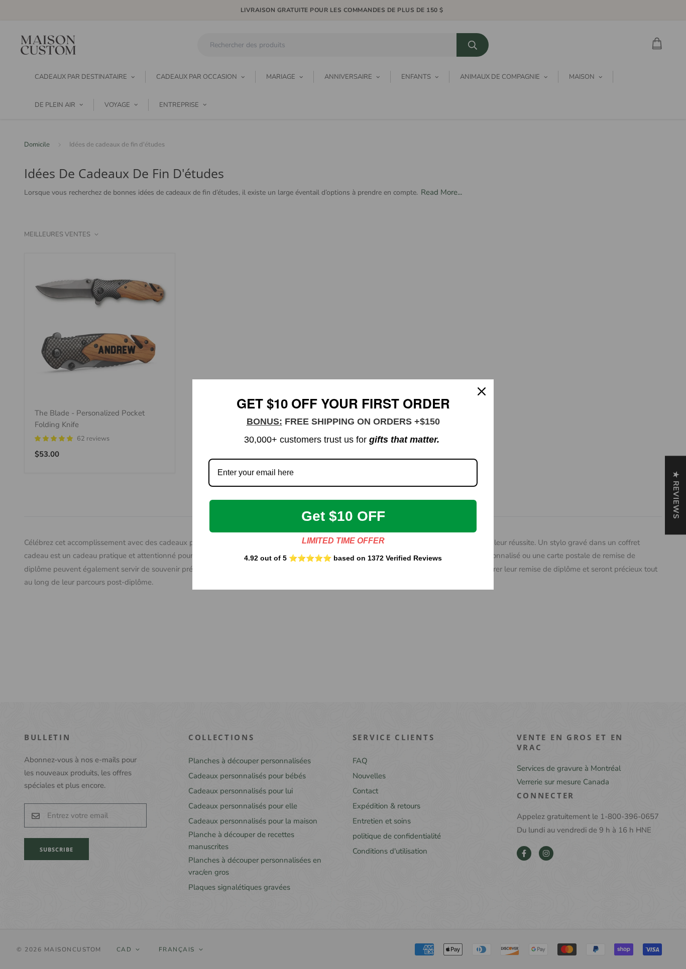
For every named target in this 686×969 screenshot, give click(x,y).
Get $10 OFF (343, 516)
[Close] (482, 391)
